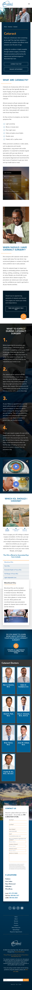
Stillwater (8, 886)
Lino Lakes (8, 881)
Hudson (7, 879)
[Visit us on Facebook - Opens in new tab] (9, 908)
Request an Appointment (16, 931)
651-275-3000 (13, 893)
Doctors (16, 923)
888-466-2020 (13, 897)
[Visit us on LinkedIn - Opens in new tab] (14, 908)
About (16, 919)
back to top (16, 984)
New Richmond (10, 884)
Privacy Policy (7, 955)
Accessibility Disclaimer (16, 955)
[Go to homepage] (7, 4)
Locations (16, 925)
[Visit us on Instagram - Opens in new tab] (18, 908)
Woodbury (8, 889)
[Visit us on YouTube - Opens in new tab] (22, 908)
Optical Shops (16, 929)
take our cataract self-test (16, 309)
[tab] (12, 173)
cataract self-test (16, 64)
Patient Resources (16, 927)
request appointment (16, 69)
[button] (29, 4)
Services (10, 26)
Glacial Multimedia (19, 952)
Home (5, 26)
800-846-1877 (15, 895)
